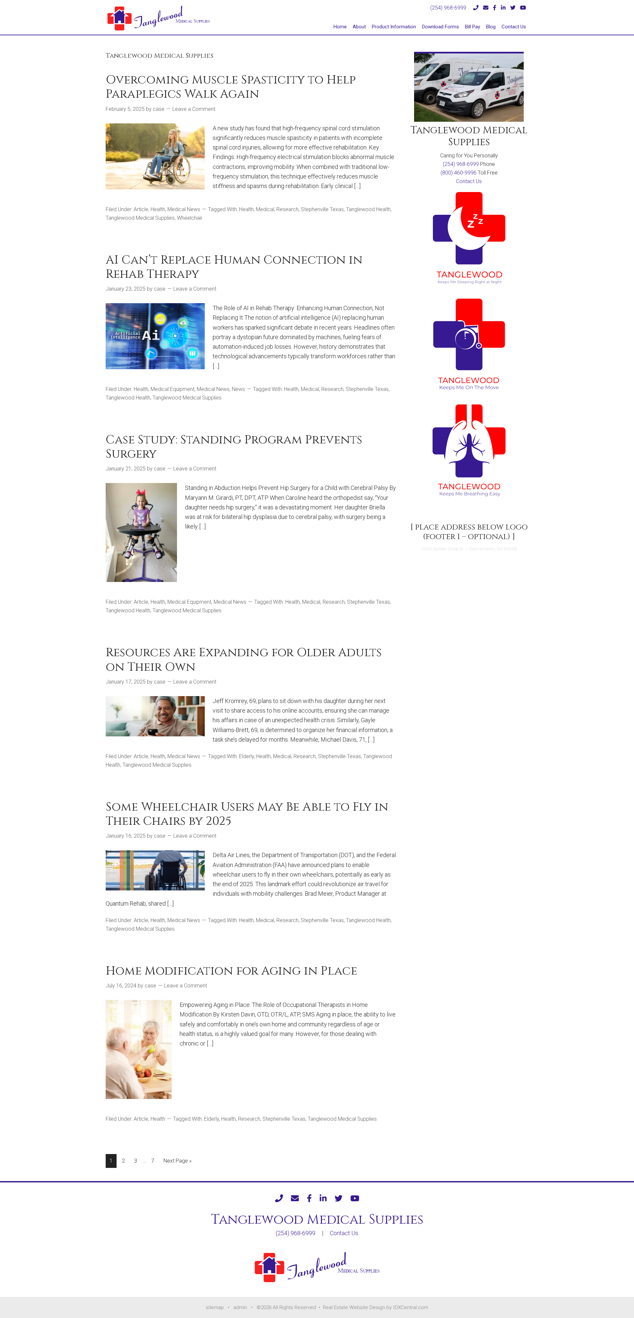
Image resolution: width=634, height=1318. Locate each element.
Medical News (183, 209)
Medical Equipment (172, 389)
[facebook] (495, 8)
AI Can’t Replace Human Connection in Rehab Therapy (234, 267)
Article (141, 209)
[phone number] (476, 8)
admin (240, 1307)
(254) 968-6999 (448, 8)
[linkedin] (503, 8)
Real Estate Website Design (354, 1307)
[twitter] (513, 8)
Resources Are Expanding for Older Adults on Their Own (244, 660)
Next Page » (177, 1162)
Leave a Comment (193, 109)
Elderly (246, 756)
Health (158, 209)
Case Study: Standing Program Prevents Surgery (234, 447)
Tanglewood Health (368, 209)
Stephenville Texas (322, 209)
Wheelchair (189, 218)
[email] (486, 8)
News (238, 389)
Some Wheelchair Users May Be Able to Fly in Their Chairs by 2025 (247, 814)
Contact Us (469, 181)
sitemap (215, 1307)
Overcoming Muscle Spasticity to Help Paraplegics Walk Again (231, 87)
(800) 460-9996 (458, 173)
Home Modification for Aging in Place (231, 971)
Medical (265, 209)
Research (287, 209)
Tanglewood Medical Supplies (140, 218)
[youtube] (523, 8)
